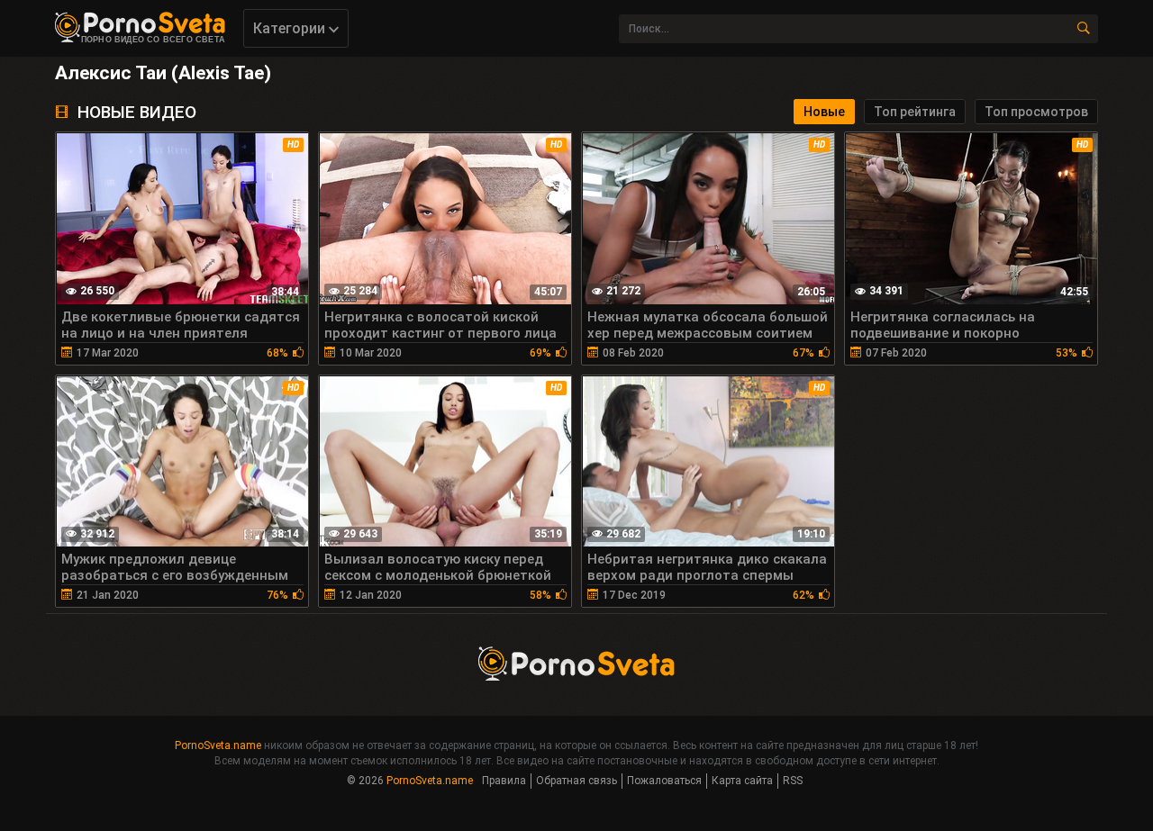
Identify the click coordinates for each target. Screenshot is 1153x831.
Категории (291, 28)
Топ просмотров (1036, 111)
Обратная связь (576, 780)
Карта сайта (742, 780)
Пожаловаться (664, 780)
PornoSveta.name (218, 745)
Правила (504, 780)
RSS (793, 780)
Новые (824, 111)
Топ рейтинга (915, 111)
